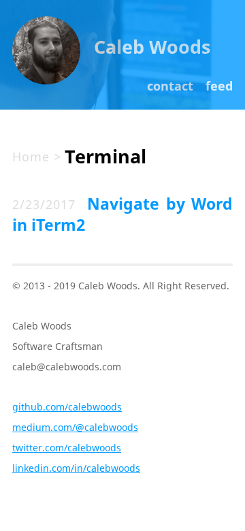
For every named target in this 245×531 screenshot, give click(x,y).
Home (31, 156)
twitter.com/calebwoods (66, 447)
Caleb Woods (152, 46)
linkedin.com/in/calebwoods (76, 468)
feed (219, 86)
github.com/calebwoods (67, 406)
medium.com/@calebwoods (75, 427)
